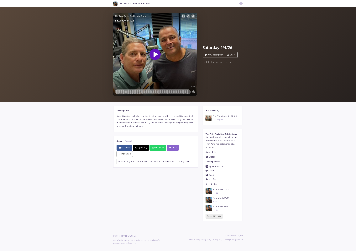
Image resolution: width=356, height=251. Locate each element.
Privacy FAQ (217, 239)
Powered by (119, 235)
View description (215, 54)
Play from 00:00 (188, 161)
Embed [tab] (128, 141)
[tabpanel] (156, 121)
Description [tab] (123, 110)
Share (232, 54)
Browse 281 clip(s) (214, 216)
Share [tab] (120, 141)
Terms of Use (193, 239)
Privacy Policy (206, 239)
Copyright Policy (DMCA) (233, 239)
